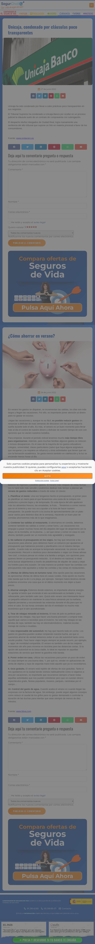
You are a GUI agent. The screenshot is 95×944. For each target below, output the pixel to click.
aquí (63, 467)
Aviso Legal (54, 480)
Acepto (47, 476)
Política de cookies (42, 480)
